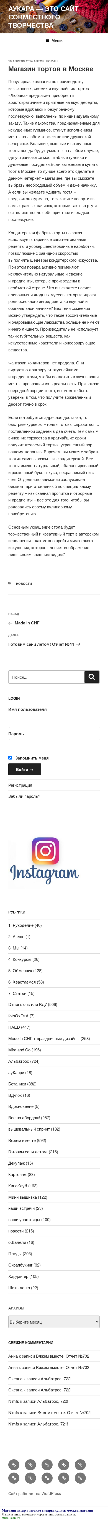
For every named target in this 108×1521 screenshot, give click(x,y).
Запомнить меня (31, 758)
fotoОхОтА (18, 1015)
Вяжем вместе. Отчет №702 (62, 1356)
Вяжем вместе (22, 1140)
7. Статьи (17, 993)
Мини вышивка (22, 1197)
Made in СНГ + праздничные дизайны (43, 1038)
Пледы (15, 1253)
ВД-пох (15, 1095)
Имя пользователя (27, 709)
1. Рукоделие (21, 925)
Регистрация (20, 785)
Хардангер (18, 1276)
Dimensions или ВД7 (27, 1004)
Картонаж (17, 1174)
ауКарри (16, 1072)
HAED (14, 1027)
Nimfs (13, 1401)
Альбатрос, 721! (52, 1424)
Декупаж (16, 1163)
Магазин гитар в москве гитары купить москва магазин (38, 1514)
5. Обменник (20, 970)
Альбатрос (18, 1061)
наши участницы (24, 1219)
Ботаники (17, 1084)
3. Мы (13, 948)
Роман (52, 61)
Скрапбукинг (20, 1265)
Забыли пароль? (24, 796)
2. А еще (16, 936)
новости (24, 583)
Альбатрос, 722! (56, 1378)
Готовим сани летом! (28, 1151)
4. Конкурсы (19, 959)
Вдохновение (21, 1106)
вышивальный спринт (29, 1129)
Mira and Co (19, 1049)
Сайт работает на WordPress (34, 1493)
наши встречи (21, 1208)
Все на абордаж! (24, 1117)
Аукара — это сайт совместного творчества (43, 17)
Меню (57, 40)
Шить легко (19, 1287)
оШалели (17, 1242)
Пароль (16, 733)
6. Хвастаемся (22, 982)
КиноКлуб (17, 1185)
